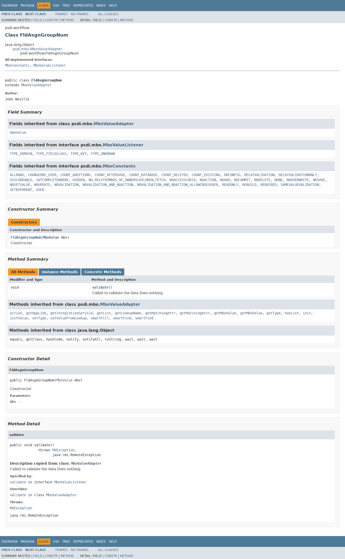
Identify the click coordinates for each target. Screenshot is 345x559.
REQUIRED (268, 185)
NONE (279, 180)
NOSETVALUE (20, 185)
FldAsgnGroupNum (26, 237)
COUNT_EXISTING (206, 175)
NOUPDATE (42, 185)
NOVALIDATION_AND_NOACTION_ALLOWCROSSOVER (177, 185)
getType (273, 313)
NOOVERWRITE (298, 180)
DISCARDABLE (21, 180)
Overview (10, 5)
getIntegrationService (71, 313)
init (307, 313)
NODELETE (262, 180)
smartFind (122, 318)
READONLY (230, 185)
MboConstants (17, 65)
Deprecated (83, 5)
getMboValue (225, 313)
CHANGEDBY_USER (42, 175)
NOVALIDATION (66, 185)
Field (37, 20)
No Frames (80, 14)
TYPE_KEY (78, 154)
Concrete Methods (102, 272)
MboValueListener (49, 65)
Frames (61, 14)
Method (67, 20)
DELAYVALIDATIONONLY (298, 175)
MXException (63, 450)
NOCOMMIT (242, 180)
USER (40, 190)
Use (56, 5)
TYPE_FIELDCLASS (51, 154)
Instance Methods (60, 272)
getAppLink (36, 313)
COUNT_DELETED (174, 175)
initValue (19, 318)
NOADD (225, 180)
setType (39, 318)
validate (100, 287)
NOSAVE (319, 180)
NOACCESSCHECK (182, 180)
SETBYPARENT (21, 190)
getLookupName (128, 313)
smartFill (100, 318)
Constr (51, 20)
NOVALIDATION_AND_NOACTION (108, 185)
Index (101, 5)
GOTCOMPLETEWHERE (52, 180)
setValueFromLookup (68, 318)
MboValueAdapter (36, 85)
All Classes (108, 14)
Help (113, 5)
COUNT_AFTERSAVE (110, 175)
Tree (66, 5)
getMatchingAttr (160, 313)
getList (104, 313)
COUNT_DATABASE (143, 175)
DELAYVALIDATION (259, 175)
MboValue (51, 237)
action (16, 313)
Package (28, 5)
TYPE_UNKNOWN (103, 154)
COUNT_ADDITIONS (75, 175)
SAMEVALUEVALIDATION (300, 185)
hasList (292, 313)
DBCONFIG (232, 175)
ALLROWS (17, 175)
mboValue (18, 132)
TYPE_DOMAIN (21, 154)
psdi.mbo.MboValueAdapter (37, 49)
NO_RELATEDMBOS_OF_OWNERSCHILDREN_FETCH (127, 180)
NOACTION (208, 180)
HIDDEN (78, 180)
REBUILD (249, 185)
